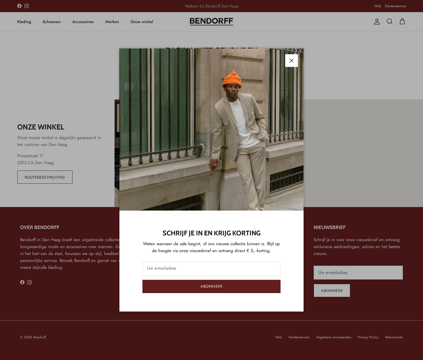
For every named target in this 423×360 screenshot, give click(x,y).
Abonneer (211, 286)
